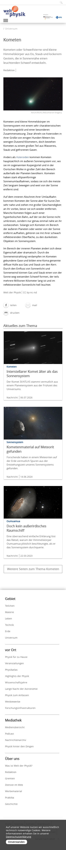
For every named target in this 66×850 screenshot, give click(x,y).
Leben (8, 618)
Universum (11, 28)
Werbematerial (13, 791)
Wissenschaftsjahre (16, 682)
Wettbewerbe (12, 701)
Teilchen (10, 605)
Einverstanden (16, 841)
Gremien (10, 778)
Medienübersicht (15, 727)
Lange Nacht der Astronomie (21, 688)
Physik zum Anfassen (17, 695)
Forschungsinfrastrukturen (20, 708)
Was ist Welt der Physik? (18, 765)
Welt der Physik (12, 292)
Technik (9, 624)
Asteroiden (22, 157)
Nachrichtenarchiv (15, 740)
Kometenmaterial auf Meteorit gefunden (30, 449)
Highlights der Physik (17, 676)
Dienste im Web (14, 784)
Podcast (9, 733)
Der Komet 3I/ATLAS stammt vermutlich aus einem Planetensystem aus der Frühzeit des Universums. (32, 385)
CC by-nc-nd (30, 292)
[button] (10, 305)
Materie (9, 612)
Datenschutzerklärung (18, 836)
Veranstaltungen (14, 663)
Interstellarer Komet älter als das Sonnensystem (32, 373)
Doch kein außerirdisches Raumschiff (26, 528)
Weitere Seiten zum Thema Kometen (33, 569)
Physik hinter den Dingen (19, 746)
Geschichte (11, 804)
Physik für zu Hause (16, 657)
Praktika (9, 797)
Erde (7, 631)
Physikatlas (11, 669)
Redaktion (10, 772)
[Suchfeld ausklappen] (60, 2)
